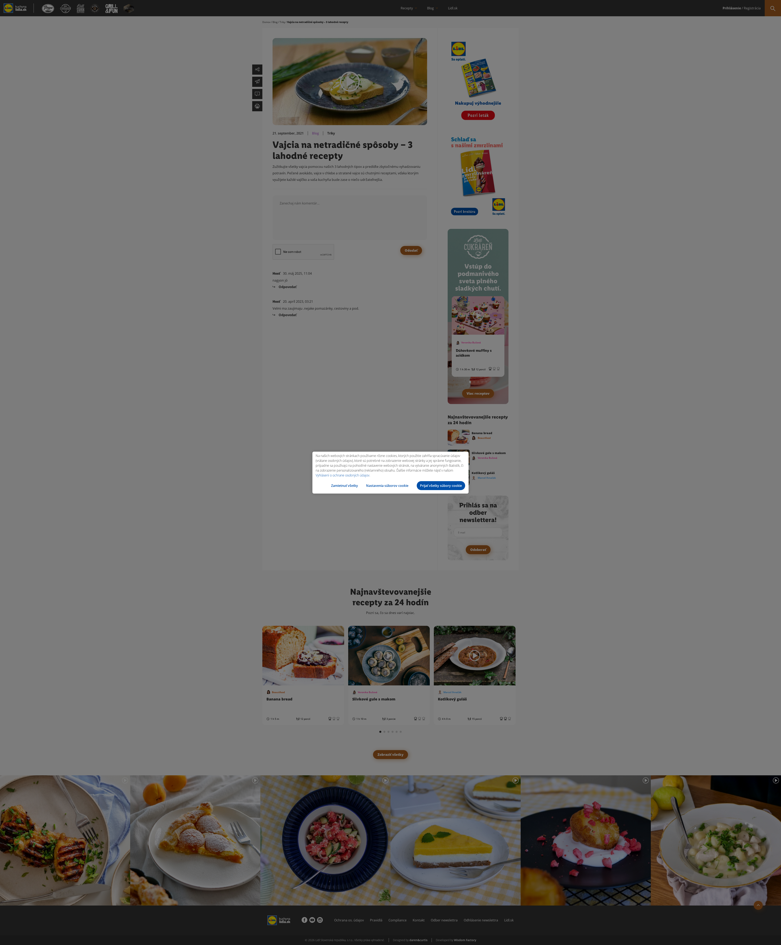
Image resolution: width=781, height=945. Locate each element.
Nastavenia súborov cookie (387, 485)
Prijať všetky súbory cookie (441, 485)
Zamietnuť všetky (344, 485)
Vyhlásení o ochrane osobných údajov (342, 475)
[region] (390, 473)
